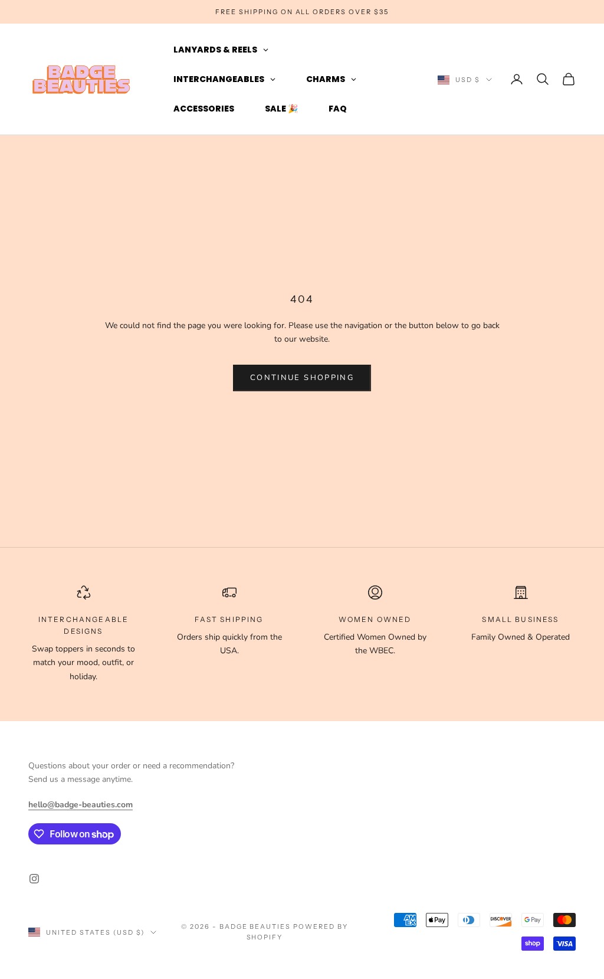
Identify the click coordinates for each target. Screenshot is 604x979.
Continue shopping (302, 377)
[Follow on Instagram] (34, 879)
